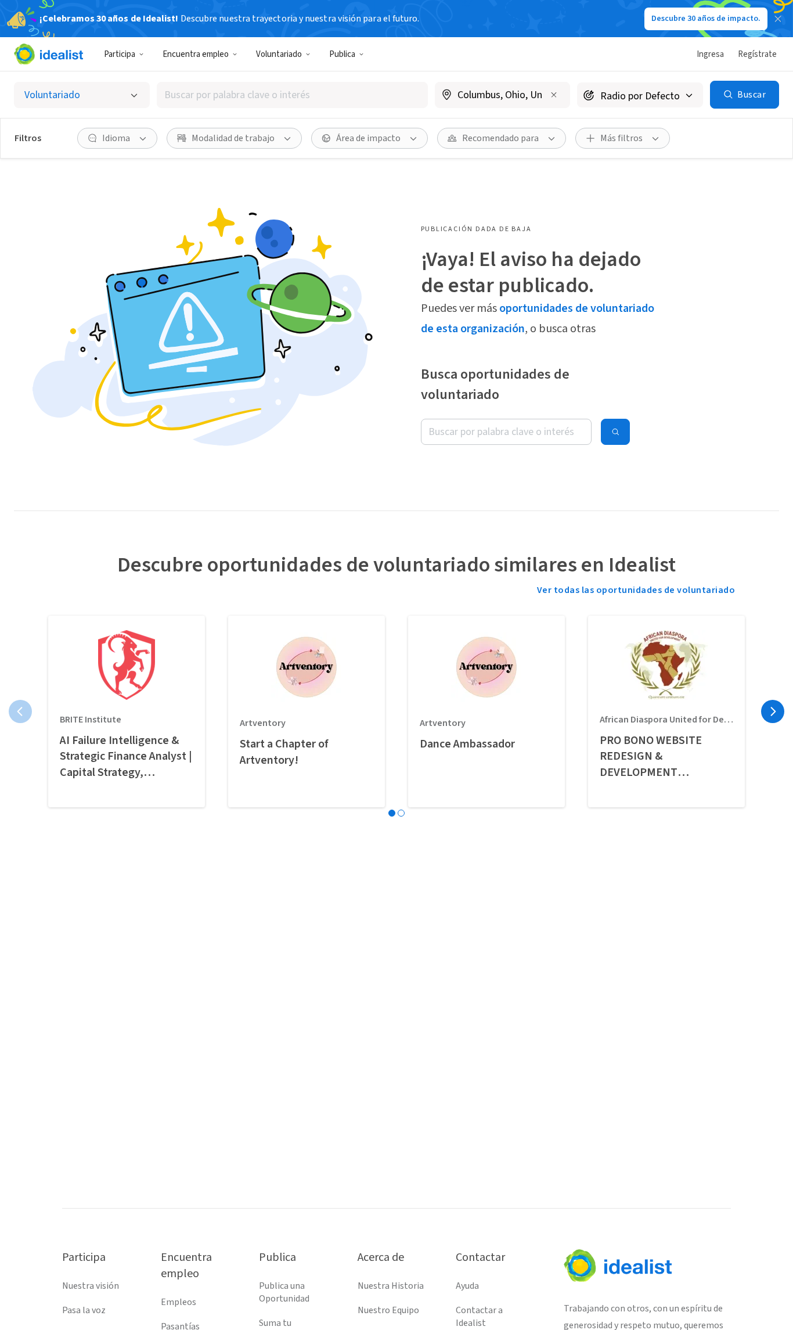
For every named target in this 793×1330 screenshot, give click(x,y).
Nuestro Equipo (388, 1310)
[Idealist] (48, 54)
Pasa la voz (84, 1310)
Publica (342, 54)
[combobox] (292, 94)
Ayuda (467, 1285)
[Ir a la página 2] (401, 813)
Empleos (178, 1302)
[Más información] (503, 96)
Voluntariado (279, 54)
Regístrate (757, 54)
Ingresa (710, 54)
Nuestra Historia (391, 1285)
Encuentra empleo (196, 54)
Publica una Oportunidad (284, 1292)
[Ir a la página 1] (391, 813)
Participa (119, 54)
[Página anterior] (20, 711)
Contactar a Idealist (479, 1316)
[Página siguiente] (772, 711)
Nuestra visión (90, 1285)
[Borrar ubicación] (554, 94)
